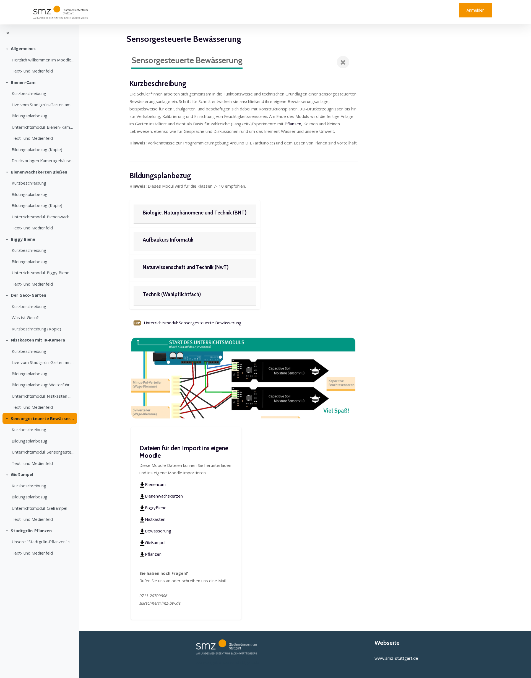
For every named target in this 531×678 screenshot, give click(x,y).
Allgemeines (23, 48)
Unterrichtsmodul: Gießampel (39, 508)
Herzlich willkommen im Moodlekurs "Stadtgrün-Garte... (43, 60)
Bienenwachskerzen (164, 496)
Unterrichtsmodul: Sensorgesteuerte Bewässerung (43, 452)
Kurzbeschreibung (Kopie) (36, 329)
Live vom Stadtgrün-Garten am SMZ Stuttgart (43, 104)
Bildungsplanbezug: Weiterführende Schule (43, 384)
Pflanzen (293, 123)
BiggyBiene (155, 507)
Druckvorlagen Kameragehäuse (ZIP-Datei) (43, 160)
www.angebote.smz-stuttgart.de (227, 662)
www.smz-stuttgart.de (396, 658)
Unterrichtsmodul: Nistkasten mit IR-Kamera (43, 396)
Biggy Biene (23, 239)
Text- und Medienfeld (32, 71)
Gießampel (22, 474)
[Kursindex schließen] (7, 33)
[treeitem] (39, 60)
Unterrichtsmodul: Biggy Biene (40, 272)
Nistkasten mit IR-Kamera (38, 340)
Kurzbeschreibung (29, 93)
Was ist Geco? (25, 317)
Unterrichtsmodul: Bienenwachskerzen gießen (43, 216)
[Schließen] (343, 62)
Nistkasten (155, 519)
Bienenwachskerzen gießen (39, 172)
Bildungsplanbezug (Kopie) (37, 149)
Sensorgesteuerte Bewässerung (43, 418)
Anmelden (476, 10)
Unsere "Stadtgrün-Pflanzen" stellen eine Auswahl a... (43, 541)
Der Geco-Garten (28, 295)
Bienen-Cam (23, 82)
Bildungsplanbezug (29, 115)
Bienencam (155, 484)
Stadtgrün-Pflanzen (31, 530)
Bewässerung (158, 531)
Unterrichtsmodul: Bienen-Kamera (43, 127)
